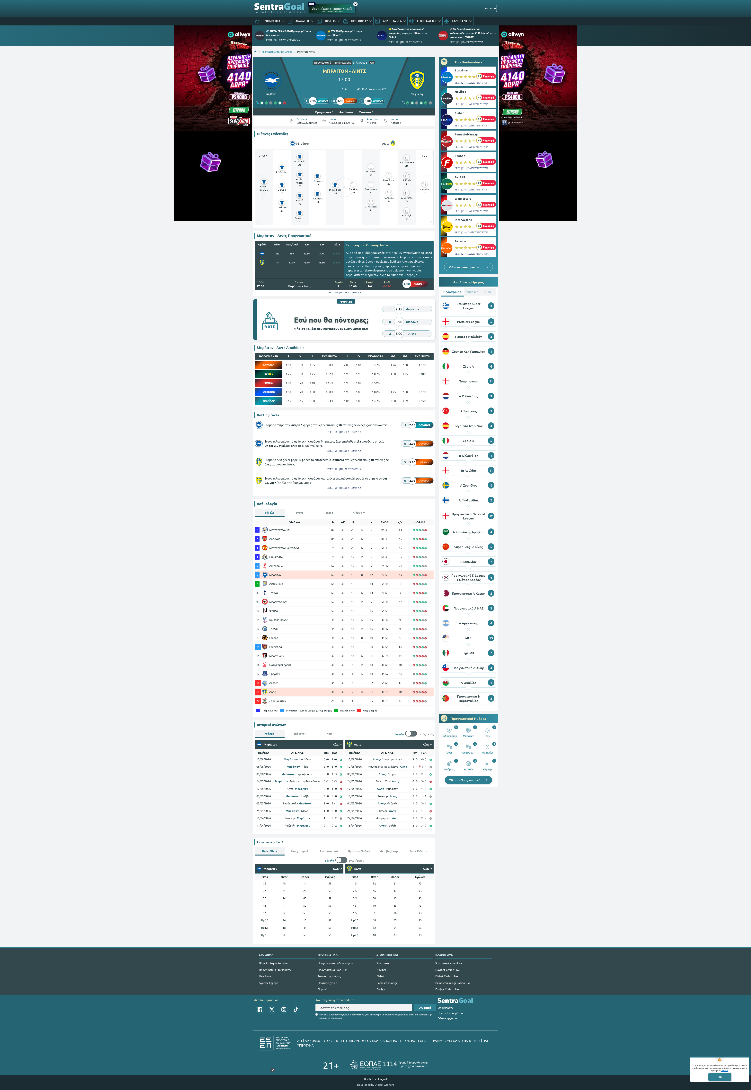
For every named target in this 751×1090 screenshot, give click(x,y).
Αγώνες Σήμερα (268, 983)
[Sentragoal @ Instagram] (284, 1009)
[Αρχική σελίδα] (255, 51)
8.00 (312, 401)
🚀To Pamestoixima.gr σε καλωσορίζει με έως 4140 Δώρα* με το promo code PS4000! (473, 32)
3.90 (300, 365)
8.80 (358, 401)
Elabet (459, 113)
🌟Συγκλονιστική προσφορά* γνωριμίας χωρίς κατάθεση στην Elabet (408, 32)
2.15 (288, 401)
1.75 (288, 374)
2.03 (346, 365)
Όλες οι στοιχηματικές (465, 267)
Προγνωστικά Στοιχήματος (275, 969)
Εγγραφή (425, 1008)
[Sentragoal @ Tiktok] (296, 1009)
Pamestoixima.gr (466, 134)
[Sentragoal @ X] (272, 1009)
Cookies (724, 1070)
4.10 (312, 383)
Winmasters (463, 198)
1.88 (288, 383)
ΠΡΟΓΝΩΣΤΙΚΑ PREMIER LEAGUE (277, 51)
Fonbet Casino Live (447, 989)
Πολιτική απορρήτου (450, 1013)
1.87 (358, 383)
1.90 (346, 374)
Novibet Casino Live (447, 969)
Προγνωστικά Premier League (332, 62)
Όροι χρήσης (445, 1007)
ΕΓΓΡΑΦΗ (490, 8)
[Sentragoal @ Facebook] (260, 1009)
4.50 (312, 392)
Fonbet (460, 156)
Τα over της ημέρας (329, 976)
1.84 (358, 365)
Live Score (265, 976)
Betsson (460, 241)
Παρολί (322, 989)
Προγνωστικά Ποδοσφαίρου (335, 963)
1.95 (405, 374)
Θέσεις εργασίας (448, 1018)
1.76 (393, 365)
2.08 (405, 365)
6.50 (393, 401)
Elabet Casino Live (446, 976)
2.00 (405, 392)
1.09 (405, 401)
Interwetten (463, 220)
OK (720, 1077)
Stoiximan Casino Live (448, 963)
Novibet (460, 92)
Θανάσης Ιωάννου (379, 245)
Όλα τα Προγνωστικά (465, 780)
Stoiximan (462, 70)
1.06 (346, 401)
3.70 (300, 383)
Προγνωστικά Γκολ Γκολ (332, 969)
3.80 (300, 374)
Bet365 (460, 177)
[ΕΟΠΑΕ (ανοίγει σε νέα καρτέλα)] (389, 1065)
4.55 (312, 365)
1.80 (288, 365)
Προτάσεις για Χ (327, 983)
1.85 (358, 392)
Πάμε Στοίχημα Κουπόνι (273, 963)
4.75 (312, 374)
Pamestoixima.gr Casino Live (453, 983)
